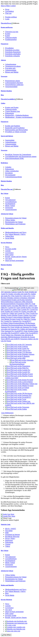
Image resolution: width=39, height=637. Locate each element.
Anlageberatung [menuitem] (10, 64)
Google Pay (34, 309)
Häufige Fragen (6, 315)
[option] (18, 344)
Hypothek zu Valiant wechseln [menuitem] (15, 132)
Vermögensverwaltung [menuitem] (13, 66)
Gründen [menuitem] (8, 167)
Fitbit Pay (28, 304)
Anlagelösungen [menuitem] (10, 142)
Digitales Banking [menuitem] (6, 91)
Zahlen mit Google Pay (17, 313)
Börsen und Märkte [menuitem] (11, 72)
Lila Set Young (6, 341)
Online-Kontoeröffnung (16, 323)
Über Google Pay (32, 313)
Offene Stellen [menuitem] (10, 220)
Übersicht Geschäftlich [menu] (8, 99)
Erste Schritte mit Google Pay (11, 311)
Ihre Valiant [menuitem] (4, 193)
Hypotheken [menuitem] (9, 48)
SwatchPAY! (26, 321)
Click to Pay (27, 296)
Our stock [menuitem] (8, 258)
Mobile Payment (10, 319)
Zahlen (30, 339)
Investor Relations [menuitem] (6, 242)
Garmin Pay (12, 307)
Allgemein (31, 298)
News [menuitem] (7, 247)
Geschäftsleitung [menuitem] (11, 202)
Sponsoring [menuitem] (9, 207)
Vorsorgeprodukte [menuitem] (11, 87)
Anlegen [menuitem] (3, 60)
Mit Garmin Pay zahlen (9, 309)
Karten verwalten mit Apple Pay (20, 294)
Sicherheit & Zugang (28, 337)
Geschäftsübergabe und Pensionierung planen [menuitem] (20, 156)
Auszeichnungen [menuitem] (11, 209)
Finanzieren (20, 304)
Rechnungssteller (30, 325)
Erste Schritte (21, 307)
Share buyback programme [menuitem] (14, 260)
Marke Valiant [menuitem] (10, 206)
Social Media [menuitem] (9, 238)
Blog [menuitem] (2, 95)
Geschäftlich (9, 11)
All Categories (6, 292)
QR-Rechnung (30, 323)
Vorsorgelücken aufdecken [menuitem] (14, 85)
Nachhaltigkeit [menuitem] (10, 204)
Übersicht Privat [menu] (6, 23)
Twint (3, 335)
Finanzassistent (6, 300)
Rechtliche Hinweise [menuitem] (12, 536)
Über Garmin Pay (23, 309)
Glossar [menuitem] (7, 544)
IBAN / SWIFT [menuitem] (10, 529)
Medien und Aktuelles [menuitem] (7, 228)
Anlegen (14, 292)
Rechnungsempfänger (12, 288)
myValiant (4, 323)
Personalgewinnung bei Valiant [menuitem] (15, 218)
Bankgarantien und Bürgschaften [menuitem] (16, 130)
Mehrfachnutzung (14, 337)
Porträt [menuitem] (7, 198)
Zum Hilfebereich (7, 413)
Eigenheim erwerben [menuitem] (12, 50)
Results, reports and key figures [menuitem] (16, 257)
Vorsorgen (24, 339)
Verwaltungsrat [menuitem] (10, 200)
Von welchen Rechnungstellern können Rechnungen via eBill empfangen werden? (15, 497)
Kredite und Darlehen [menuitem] (12, 126)
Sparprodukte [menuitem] (9, 140)
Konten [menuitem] (7, 34)
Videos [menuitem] (7, 546)
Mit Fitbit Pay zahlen (26, 306)
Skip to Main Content (8, 6)
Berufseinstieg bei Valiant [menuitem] (14, 222)
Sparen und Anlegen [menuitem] (7, 136)
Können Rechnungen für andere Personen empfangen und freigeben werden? (16, 443)
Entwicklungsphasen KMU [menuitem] (14, 158)
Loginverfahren (17, 317)
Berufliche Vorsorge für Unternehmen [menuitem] (18, 154)
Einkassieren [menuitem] (9, 113)
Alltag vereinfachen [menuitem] (12, 171)
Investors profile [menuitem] (10, 249)
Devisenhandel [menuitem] (10, 175)
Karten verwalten (12, 306)
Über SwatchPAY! (31, 333)
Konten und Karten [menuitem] (7, 27)
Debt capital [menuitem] (9, 255)
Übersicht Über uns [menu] (7, 189)
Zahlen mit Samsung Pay (28, 329)
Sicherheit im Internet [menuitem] (12, 534)
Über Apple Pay (17, 296)
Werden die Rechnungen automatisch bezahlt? (19, 429)
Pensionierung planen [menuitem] (12, 81)
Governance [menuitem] (9, 253)
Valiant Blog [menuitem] (9, 236)
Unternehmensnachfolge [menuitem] (13, 177)
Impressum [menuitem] (9, 540)
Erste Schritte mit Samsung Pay (21, 327)
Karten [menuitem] (7, 36)
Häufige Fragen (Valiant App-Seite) (24, 315)
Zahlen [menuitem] (3, 103)
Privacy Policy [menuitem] (10, 538)
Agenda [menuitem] (8, 251)
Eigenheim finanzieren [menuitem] (13, 52)
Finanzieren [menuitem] (4, 44)
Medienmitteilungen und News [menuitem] (15, 232)
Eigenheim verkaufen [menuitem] (12, 56)
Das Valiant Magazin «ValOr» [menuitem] (15, 234)
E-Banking (24, 298)
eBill (24, 302)
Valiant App (9, 335)
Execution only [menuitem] (10, 68)
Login (7, 19)
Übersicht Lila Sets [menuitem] (11, 32)
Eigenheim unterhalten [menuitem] (13, 54)
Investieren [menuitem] (9, 173)
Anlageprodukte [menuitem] (10, 70)
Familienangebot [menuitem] (11, 39)
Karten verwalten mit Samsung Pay (19, 328)
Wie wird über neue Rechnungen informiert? (18, 456)
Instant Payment (6, 317)
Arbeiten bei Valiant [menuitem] (7, 214)
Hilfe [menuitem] (7, 533)
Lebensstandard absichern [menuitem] (14, 83)
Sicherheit (28, 300)
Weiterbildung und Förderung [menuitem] (15, 224)
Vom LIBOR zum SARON (10, 339)
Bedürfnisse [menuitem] (4, 163)
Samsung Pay (17, 321)
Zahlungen (18, 302)
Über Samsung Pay (8, 331)
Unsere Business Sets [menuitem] (12, 111)
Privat (7, 9)
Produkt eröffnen (11, 17)
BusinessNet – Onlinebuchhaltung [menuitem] (17, 115)
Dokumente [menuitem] (9, 542)
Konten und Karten (18, 300)
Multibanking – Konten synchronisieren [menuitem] (18, 117)
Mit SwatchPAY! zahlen (16, 333)
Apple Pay (21, 292)
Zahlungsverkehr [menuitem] (11, 37)
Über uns (8, 13)
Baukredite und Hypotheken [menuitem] (15, 128)
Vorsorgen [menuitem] (4, 76)
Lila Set (35, 339)
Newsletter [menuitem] (9, 531)
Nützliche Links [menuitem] (5, 524)
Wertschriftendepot (7, 302)
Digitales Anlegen (13, 298)
